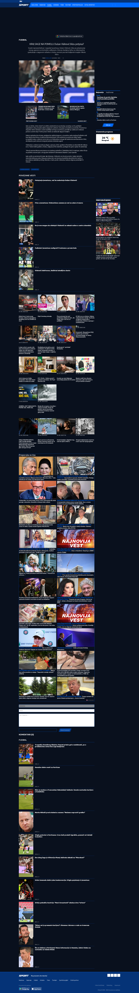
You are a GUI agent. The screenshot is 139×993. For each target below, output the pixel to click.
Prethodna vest (31, 121)
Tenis (62, 5)
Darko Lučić (48, 58)
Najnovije (43, 5)
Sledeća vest (82, 121)
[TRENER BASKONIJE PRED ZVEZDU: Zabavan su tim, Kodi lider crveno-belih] (31, 112)
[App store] (36, 989)
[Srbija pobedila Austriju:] (26, 912)
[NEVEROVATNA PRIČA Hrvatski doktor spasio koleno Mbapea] (63, 112)
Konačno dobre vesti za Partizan (47, 767)
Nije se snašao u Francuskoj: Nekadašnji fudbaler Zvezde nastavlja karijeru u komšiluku (64, 791)
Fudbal (49, 5)
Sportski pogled (77, 5)
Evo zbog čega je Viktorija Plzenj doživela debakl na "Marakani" (59, 857)
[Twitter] (115, 975)
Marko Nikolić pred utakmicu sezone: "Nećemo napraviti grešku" (60, 812)
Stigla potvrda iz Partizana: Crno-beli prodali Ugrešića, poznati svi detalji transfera (63, 836)
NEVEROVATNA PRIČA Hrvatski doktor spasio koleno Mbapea (77, 108)
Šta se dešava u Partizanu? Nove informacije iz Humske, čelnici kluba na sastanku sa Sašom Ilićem (63, 948)
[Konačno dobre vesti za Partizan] (26, 776)
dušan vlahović (25, 169)
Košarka (56, 5)
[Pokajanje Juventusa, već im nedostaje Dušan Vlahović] (26, 189)
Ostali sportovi (89, 5)
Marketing (109, 985)
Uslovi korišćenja (99, 985)
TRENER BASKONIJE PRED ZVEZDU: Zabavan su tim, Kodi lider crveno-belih (46, 108)
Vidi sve (108, 125)
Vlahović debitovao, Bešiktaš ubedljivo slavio (52, 270)
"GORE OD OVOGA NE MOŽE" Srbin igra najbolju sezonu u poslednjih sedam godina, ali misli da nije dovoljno (108, 257)
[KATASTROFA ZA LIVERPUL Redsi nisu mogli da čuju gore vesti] (108, 229)
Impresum (117, 985)
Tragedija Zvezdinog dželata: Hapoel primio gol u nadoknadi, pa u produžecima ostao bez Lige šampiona (60, 745)
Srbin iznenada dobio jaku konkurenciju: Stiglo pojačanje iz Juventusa (62, 880)
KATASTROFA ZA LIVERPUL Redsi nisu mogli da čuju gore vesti (107, 238)
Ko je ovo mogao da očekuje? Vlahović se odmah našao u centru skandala (63, 225)
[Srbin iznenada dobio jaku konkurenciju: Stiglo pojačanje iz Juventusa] (26, 889)
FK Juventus (35, 169)
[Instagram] (112, 975)
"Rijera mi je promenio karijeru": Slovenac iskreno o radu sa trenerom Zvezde (62, 926)
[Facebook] (108, 975)
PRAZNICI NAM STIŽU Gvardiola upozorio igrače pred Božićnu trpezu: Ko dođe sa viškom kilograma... (108, 219)
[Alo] (20, 1)
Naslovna (35, 5)
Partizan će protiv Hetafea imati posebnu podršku (107, 98)
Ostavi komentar (65, 730)
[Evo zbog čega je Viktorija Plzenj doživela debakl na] (26, 867)
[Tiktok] (118, 975)
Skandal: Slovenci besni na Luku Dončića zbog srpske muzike (106, 109)
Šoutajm (68, 5)
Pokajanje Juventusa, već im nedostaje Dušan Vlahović (56, 180)
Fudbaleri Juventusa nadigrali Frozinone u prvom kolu (55, 248)
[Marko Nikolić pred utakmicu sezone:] (26, 822)
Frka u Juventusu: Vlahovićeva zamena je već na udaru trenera (59, 203)
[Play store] (24, 989)
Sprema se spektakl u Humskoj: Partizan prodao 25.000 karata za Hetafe (107, 104)
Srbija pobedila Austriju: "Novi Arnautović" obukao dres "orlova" (60, 903)
